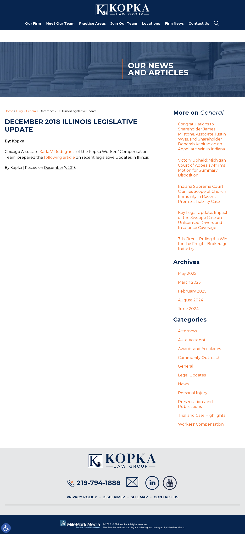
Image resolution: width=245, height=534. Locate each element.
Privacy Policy (82, 497)
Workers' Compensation (201, 424)
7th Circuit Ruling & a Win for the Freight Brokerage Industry (203, 244)
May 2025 (187, 273)
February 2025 (192, 291)
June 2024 (188, 308)
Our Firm (33, 23)
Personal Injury (192, 393)
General (31, 111)
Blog (19, 111)
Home (9, 111)
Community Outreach (199, 357)
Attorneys (187, 331)
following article (59, 157)
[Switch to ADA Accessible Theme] (6, 528)
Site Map (139, 497)
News (183, 384)
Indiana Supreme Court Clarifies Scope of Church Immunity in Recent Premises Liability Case (202, 194)
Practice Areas (92, 23)
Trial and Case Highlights (201, 415)
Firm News (174, 23)
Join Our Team (124, 23)
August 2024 (190, 300)
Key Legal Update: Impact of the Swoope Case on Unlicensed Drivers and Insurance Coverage (203, 220)
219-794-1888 (99, 483)
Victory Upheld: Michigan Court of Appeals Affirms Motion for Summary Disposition (202, 167)
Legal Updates (192, 375)
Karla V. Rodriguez (57, 151)
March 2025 (189, 282)
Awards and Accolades (199, 348)
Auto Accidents (192, 340)
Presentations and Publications (195, 404)
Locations (151, 23)
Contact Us (199, 23)
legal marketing (139, 527)
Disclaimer (114, 497)
